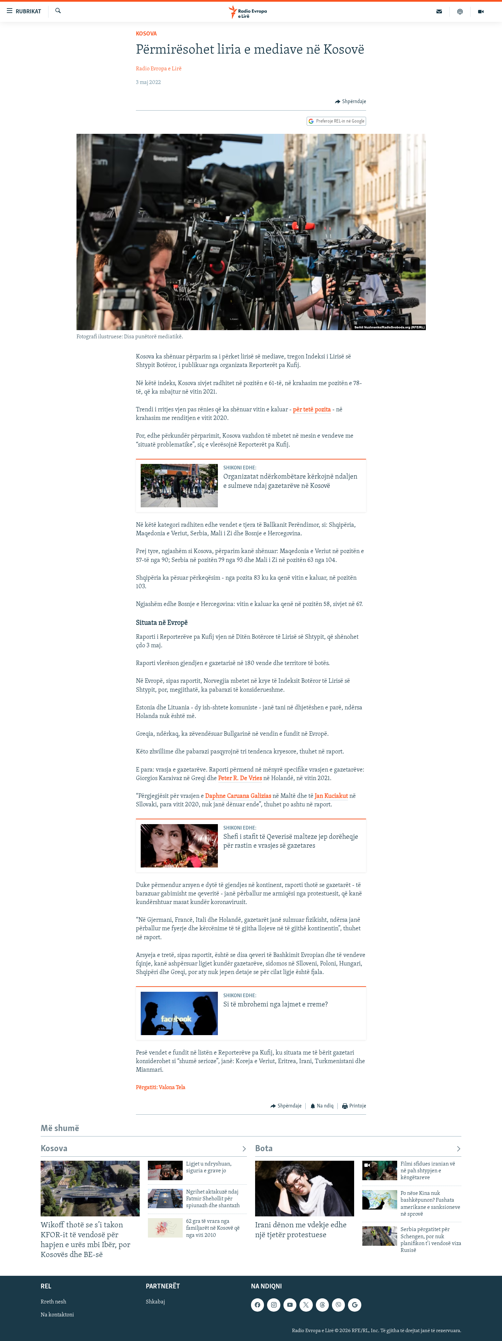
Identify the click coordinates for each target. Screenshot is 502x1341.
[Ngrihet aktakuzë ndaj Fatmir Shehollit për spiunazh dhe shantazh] (165, 1198)
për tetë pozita (312, 410)
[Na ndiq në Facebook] (257, 1305)
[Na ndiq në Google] (354, 1305)
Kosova (146, 34)
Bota (264, 1149)
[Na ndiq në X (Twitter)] (305, 1305)
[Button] (350, 101)
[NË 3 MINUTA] (439, 11)
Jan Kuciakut (331, 796)
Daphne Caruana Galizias (238, 796)
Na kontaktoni (57, 1315)
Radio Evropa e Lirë (159, 69)
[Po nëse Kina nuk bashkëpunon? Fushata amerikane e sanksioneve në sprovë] (379, 1200)
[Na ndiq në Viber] (338, 1305)
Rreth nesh (53, 1302)
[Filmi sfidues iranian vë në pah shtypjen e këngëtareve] (379, 1170)
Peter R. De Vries (240, 779)
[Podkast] (460, 11)
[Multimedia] (481, 11)
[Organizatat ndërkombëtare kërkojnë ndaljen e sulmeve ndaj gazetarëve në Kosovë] (179, 485)
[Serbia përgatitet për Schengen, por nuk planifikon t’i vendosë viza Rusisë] (379, 1236)
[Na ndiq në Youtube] (289, 1305)
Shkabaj (155, 1302)
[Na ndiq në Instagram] (273, 1305)
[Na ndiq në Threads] (322, 1305)
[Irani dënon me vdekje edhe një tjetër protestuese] (304, 1188)
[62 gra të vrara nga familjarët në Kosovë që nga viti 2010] (165, 1228)
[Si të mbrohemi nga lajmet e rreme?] (179, 1013)
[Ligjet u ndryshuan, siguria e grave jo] (165, 1170)
